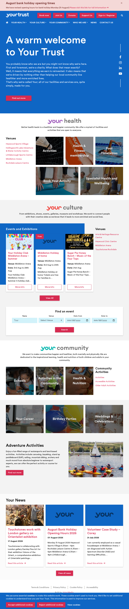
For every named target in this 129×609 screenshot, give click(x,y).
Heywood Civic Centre (106, 241)
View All (49, 298)
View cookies (73, 605)
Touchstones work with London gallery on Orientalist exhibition (24, 533)
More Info (23, 287)
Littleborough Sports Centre (19, 155)
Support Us (87, 15)
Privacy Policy (59, 587)
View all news (64, 573)
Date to (104, 316)
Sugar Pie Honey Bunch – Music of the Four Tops (79, 256)
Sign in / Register (107, 15)
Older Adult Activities (105, 385)
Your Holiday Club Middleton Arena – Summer (18, 256)
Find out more (18, 98)
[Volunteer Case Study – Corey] (104, 515)
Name (24, 316)
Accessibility (92, 587)
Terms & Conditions (40, 587)
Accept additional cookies (20, 605)
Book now (44, 15)
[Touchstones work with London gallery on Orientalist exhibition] (25, 515)
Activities (99, 377)
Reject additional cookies (51, 605)
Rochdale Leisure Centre (17, 163)
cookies (31, 596)
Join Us (58, 15)
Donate (71, 15)
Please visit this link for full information (88, 8)
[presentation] (20, 242)
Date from (78, 316)
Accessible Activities (105, 381)
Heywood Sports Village (17, 144)
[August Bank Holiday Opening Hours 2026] (64, 515)
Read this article (16, 563)
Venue (51, 316)
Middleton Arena (14, 159)
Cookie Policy (76, 587)
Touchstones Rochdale (106, 249)
